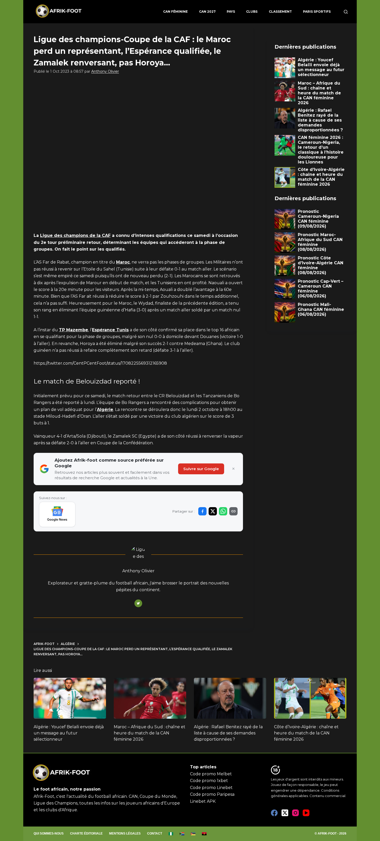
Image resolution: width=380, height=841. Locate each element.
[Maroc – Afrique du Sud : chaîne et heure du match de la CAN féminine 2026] (150, 698)
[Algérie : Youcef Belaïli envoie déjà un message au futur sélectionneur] (70, 698)
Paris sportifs (317, 11)
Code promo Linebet (211, 787)
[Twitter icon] (138, 603)
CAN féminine (175, 11)
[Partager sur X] (213, 511)
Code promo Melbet (211, 773)
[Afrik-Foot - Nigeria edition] (171, 834)
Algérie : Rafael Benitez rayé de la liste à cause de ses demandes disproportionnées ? (228, 733)
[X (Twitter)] (285, 812)
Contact (154, 833)
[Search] (346, 12)
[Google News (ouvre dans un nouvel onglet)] (57, 514)
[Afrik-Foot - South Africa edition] (182, 834)
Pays (231, 11)
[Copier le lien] (233, 511)
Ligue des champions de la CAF (75, 235)
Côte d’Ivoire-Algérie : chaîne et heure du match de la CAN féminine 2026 (306, 733)
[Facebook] (274, 812)
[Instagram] (295, 812)
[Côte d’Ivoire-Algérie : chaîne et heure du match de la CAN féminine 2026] (310, 698)
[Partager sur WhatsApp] (223, 511)
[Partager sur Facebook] (202, 511)
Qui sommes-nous (49, 833)
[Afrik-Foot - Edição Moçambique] (193, 834)
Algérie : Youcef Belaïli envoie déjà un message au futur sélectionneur (69, 733)
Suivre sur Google (201, 468)
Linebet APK (203, 801)
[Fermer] (233, 469)
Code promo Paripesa (212, 794)
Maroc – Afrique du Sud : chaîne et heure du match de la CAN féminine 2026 (149, 733)
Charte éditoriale (86, 833)
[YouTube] (306, 812)
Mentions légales (125, 833)
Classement (280, 11)
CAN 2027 (207, 11)
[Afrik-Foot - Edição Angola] (204, 834)
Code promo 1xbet (209, 780)
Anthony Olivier (105, 71)
